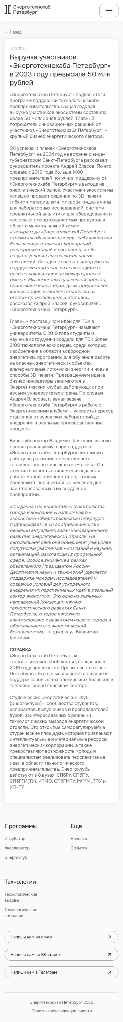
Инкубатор (15, 838)
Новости (79, 838)
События (79, 848)
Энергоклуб (16, 857)
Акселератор (17, 848)
